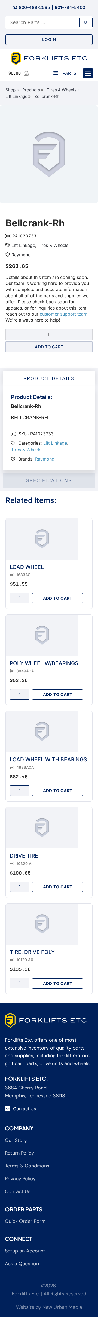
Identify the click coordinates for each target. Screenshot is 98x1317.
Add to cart (49, 346)
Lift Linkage (16, 96)
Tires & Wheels (61, 89)
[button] (88, 73)
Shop (10, 89)
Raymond (21, 254)
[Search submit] (86, 22)
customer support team (63, 314)
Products (31, 89)
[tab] (49, 378)
